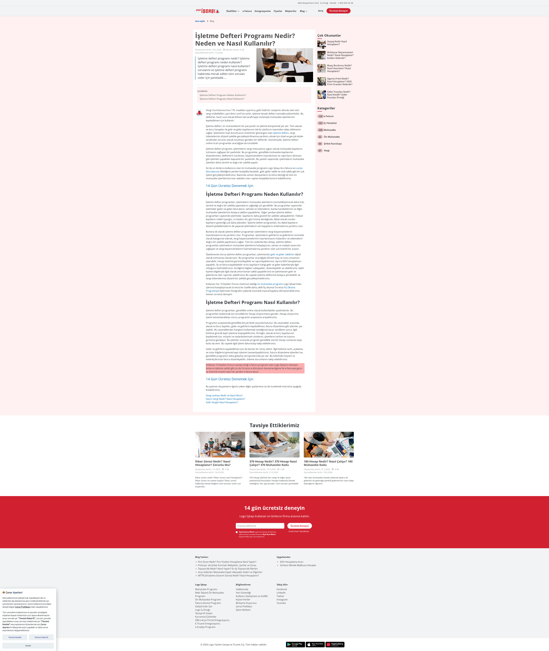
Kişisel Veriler (243, 599)
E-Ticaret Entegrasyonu (207, 623)
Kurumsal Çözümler (205, 616)
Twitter (280, 596)
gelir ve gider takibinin (283, 254)
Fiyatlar (278, 11)
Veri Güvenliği (243, 592)
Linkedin (281, 592)
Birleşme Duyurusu (246, 603)
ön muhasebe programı (270, 284)
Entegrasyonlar (263, 11)
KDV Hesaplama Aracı (291, 561)
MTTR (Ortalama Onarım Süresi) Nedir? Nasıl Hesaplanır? (228, 575)
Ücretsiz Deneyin (338, 10)
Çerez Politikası (244, 606)
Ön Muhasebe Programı (208, 599)
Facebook (282, 589)
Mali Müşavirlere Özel (308, 3)
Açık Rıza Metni (269, 534)
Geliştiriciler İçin (203, 606)
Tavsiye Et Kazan (203, 613)
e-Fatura (247, 11)
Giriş (320, 10)
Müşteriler (291, 11)
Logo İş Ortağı (202, 609)
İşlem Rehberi (243, 609)
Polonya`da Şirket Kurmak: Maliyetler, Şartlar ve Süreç (227, 565)
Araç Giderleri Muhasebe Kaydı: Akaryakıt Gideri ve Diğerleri (230, 572)
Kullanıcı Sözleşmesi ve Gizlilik (252, 596)
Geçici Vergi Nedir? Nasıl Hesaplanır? (225, 398)
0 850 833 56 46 (345, 3)
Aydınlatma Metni (247, 532)
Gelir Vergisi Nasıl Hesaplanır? (222, 402)
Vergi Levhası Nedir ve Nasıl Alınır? (224, 395)
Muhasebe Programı (206, 589)
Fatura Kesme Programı (208, 603)
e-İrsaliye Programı (205, 627)
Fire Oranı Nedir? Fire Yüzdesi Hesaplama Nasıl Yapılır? (227, 561)
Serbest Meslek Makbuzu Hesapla (298, 565)
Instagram (282, 599)
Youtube (281, 603)
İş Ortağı (324, 3)
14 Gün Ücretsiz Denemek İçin (229, 185)
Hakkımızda (242, 589)
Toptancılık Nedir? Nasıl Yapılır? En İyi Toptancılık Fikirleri (228, 568)
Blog (302, 11)
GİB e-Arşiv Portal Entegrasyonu (212, 620)
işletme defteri (281, 132)
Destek (333, 3)
